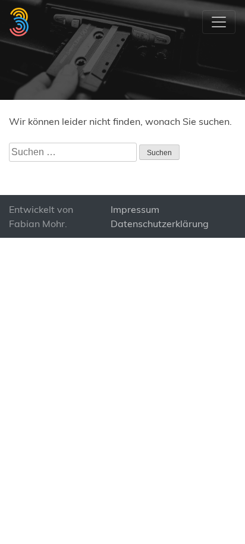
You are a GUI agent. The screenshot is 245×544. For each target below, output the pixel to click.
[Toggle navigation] (218, 22)
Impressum (135, 209)
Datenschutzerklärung (160, 223)
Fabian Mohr (37, 223)
